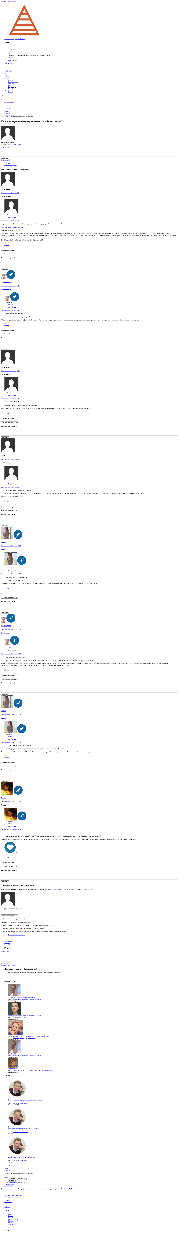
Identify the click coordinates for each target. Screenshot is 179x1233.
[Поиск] (1, 99)
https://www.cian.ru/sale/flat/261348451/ (13, 227)
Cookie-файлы (8, 1186)
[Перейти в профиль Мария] (14, 1014)
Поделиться (5, 147)
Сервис (6, 78)
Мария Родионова (18, 1038)
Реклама (10, 80)
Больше (10, 88)
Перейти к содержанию (8, 1)
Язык (6, 1177)
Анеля (3, 805)
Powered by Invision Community (73, 1189)
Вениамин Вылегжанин (20, 1103)
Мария (15, 1017)
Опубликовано (10, 193)
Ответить (7, 163)
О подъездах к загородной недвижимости (21, 997)
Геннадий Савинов (19, 999)
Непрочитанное (13, 82)
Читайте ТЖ (12, 1054)
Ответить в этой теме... (8, 916)
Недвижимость (30, 1038)
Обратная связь (9, 1184)
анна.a (3, 550)
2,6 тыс (10, 823)
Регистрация (8, 63)
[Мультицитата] (5, 243)
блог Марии (22, 1017)
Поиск (10, 85)
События (7, 77)
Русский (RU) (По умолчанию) (17, 1178)
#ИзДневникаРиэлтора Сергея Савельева (39, 1070)
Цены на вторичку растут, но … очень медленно (23, 1128)
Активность (8, 72)
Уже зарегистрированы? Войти (14, 39)
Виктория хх (6, 289)
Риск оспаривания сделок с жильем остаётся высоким (25, 1100)
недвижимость (16, 144)
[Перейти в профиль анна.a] (7, 538)
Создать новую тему (10, 165)
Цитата (6, 245)
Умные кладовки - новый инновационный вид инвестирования (28, 1036)
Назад (10, 1214)
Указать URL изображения (16, 935)
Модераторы (12, 87)
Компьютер (8, 941)
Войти (10, 57)
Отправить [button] (8, 948)
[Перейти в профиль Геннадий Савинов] (14, 996)
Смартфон (7, 944)
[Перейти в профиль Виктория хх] (3, 278)
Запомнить (11, 55)
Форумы (7, 70)
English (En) (12, 1180)
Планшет (7, 943)
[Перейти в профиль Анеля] (7, 794)
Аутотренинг (12, 1068)
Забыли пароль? (13, 60)
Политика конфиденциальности (14, 1182)
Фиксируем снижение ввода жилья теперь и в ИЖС (24, 1016)
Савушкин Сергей (18, 1070)
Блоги (6, 73)
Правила (11, 83)
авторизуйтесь (57, 889)
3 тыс (10, 567)
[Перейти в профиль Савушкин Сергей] (13, 1067)
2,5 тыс (10, 304)
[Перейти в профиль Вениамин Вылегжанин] (17, 1096)
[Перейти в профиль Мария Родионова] (15, 1034)
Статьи (6, 75)
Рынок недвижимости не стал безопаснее (21, 1157)
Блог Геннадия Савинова (34, 999)
